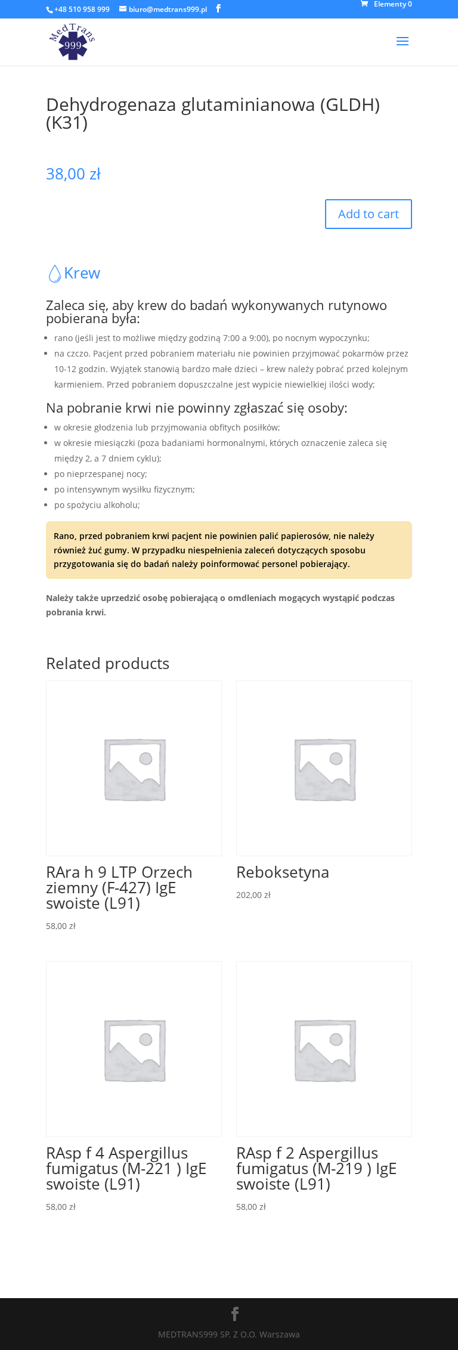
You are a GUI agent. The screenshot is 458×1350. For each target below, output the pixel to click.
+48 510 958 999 (82, 9)
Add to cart (368, 214)
